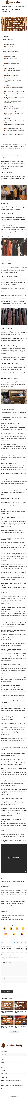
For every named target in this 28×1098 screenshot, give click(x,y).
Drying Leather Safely (10, 56)
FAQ (5, 65)
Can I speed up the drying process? (12, 108)
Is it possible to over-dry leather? (12, 111)
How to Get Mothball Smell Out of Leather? (11, 1080)
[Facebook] (14, 942)
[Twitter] (18, 942)
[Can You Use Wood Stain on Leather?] (7, 1020)
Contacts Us (4, 1065)
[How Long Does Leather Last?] (21, 1020)
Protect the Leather (9, 46)
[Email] (25, 942)
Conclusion (6, 138)
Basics (3, 1008)
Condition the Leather (10, 44)
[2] (10, 232)
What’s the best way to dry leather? (13, 70)
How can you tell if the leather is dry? (13, 77)
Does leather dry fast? (10, 68)
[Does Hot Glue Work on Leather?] (21, 1005)
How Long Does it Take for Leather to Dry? (13, 53)
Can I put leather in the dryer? (11, 73)
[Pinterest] (21, 942)
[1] (1, 374)
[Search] (25, 2)
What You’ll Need (8, 49)
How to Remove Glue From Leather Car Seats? (12, 1085)
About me (3, 1062)
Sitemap (3, 1070)
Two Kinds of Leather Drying (11, 58)
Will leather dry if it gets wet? (11, 75)
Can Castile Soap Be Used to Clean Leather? (12, 1083)
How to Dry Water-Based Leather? (12, 61)
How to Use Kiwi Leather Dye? (8, 1088)
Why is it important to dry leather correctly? (14, 91)
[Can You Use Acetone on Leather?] (7, 1005)
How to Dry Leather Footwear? (11, 51)
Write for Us (4, 1073)
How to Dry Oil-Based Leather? (12, 63)
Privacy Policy (4, 1067)
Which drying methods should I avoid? (13, 128)
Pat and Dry (7, 41)
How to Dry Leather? (8, 39)
